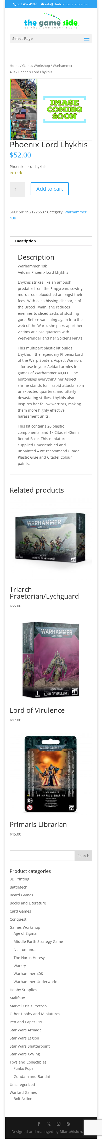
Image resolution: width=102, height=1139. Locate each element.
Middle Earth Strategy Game (38, 941)
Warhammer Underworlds (36, 981)
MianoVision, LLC (75, 1131)
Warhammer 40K (28, 973)
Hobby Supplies (23, 989)
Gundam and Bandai (32, 1076)
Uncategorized (22, 1084)
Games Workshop (36, 65)
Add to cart (49, 188)
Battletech (18, 887)
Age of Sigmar (26, 933)
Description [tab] (25, 240)
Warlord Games (23, 1092)
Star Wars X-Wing (25, 1054)
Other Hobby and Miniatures (35, 1013)
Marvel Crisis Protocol (29, 1005)
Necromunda (25, 949)
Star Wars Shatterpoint (30, 1046)
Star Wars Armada (26, 1029)
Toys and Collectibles (28, 1062)
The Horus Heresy (29, 957)
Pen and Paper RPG (26, 1021)
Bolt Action (23, 1098)
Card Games (20, 911)
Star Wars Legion (24, 1038)
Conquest (18, 919)
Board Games (21, 894)
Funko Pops (23, 1068)
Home (14, 65)
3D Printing (19, 879)
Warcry (20, 965)
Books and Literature (28, 903)
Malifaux (17, 997)
